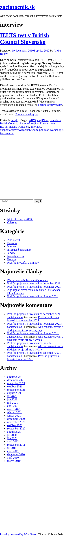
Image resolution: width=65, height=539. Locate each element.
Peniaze (11, 259)
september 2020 (16, 428)
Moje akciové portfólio (20, 219)
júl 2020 (12, 434)
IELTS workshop (19, 126)
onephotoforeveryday (50, 104)
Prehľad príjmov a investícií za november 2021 (34, 286)
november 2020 (16, 422)
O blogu (12, 222)
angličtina (42, 120)
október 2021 (14, 386)
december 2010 (16, 454)
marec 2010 (14, 460)
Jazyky (15, 120)
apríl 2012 (13, 441)
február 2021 (14, 412)
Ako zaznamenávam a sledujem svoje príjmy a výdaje (35, 328)
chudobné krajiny (28, 123)
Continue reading (26, 114)
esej (53, 123)
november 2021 (16, 383)
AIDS (32, 120)
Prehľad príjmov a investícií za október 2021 (32, 296)
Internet (11, 246)
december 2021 (16, 380)
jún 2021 (12, 399)
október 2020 (14, 425)
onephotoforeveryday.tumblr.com (19, 129)
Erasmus (45, 123)
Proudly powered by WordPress (18, 534)
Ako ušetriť (13, 239)
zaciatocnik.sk (17, 7)
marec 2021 (14, 409)
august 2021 (14, 392)
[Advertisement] (32, 167)
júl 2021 (12, 396)
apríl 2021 (13, 405)
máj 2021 (12, 402)
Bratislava (55, 120)
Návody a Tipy (15, 256)
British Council (8, 123)
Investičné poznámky (19, 249)
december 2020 (16, 418)
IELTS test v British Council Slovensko (24, 38)
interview (36, 126)
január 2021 (14, 415)
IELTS (4, 126)
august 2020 (14, 431)
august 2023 (14, 376)
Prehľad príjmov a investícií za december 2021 (33, 283)
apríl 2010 (13, 457)
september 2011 (16, 444)
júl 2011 (11, 447)
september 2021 (16, 389)
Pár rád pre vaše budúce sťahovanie (27, 280)
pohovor (44, 129)
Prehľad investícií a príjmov (23, 262)
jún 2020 (12, 438)
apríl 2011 (13, 451)
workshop (55, 129)
